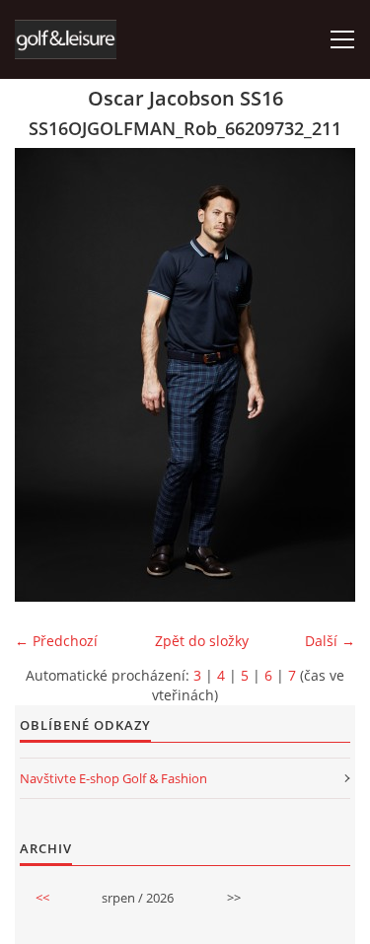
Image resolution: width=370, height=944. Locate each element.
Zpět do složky (202, 640)
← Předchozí (56, 640)
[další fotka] (323, 375)
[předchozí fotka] (47, 375)
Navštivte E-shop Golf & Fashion (113, 778)
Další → (330, 640)
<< (42, 898)
